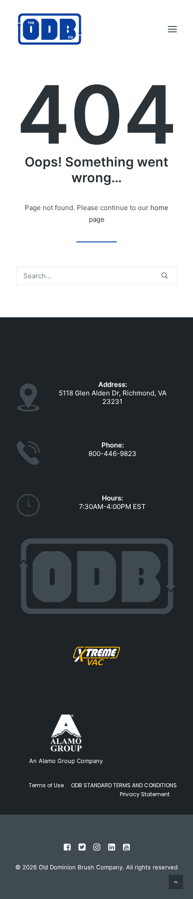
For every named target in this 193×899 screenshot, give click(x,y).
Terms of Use (46, 785)
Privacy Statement (145, 794)
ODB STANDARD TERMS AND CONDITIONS (124, 785)
